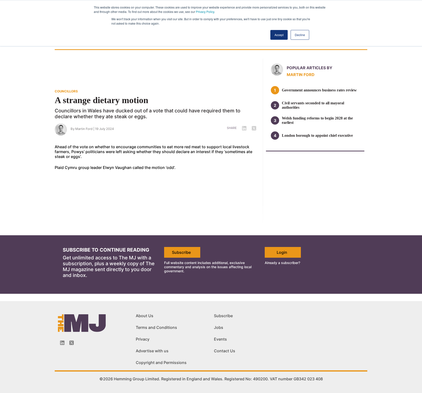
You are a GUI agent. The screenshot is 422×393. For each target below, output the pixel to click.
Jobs (218, 327)
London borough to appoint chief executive (317, 135)
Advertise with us (152, 350)
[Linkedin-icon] (62, 343)
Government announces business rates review (319, 90)
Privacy (142, 339)
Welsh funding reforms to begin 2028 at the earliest (317, 120)
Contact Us (224, 350)
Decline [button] (300, 35)
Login (282, 252)
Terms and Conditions (156, 327)
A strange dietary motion (101, 100)
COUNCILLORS (66, 91)
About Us (144, 315)
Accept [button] (279, 35)
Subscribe (181, 252)
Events (220, 339)
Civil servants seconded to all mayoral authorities (313, 105)
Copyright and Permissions (161, 362)
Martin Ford (84, 129)
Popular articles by (309, 67)
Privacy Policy (205, 12)
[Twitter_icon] (71, 343)
